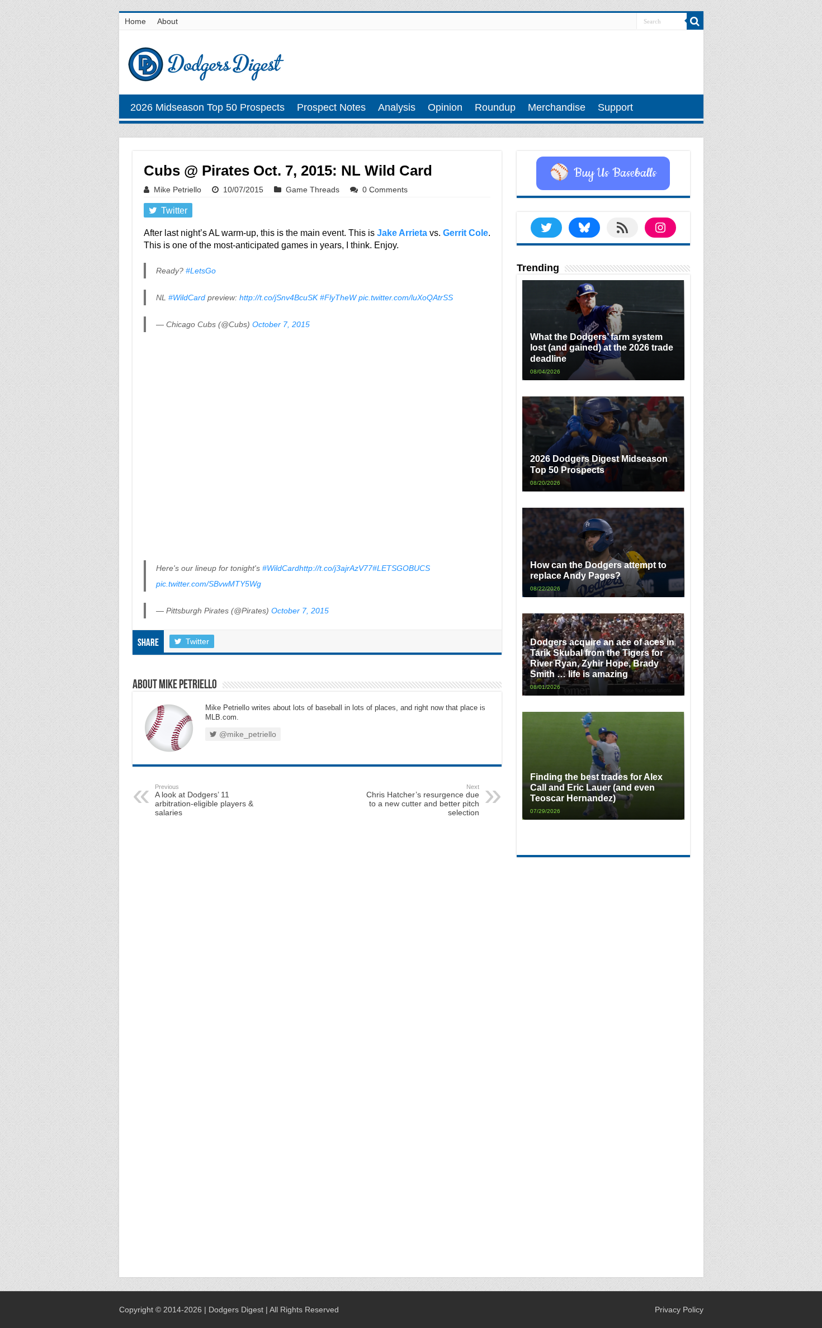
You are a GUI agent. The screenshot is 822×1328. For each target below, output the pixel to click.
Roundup (495, 107)
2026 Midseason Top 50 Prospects (207, 107)
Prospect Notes (331, 107)
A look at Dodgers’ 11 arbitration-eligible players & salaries (204, 800)
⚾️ (603, 173)
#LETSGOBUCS (401, 568)
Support (615, 107)
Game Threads (312, 189)
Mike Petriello (177, 189)
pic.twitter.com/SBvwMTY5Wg (208, 583)
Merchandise (556, 107)
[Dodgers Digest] (205, 61)
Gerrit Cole (465, 233)
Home (135, 21)
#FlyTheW (338, 297)
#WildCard (186, 297)
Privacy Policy (679, 1309)
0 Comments (385, 189)
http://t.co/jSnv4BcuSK (278, 297)
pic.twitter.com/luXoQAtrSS (405, 297)
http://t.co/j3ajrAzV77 (335, 568)
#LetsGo (201, 270)
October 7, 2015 (281, 324)
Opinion (445, 107)
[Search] (695, 21)
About (167, 21)
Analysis (396, 107)
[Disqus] (317, 1122)
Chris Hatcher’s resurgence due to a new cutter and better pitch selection (422, 800)
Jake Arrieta (402, 233)
